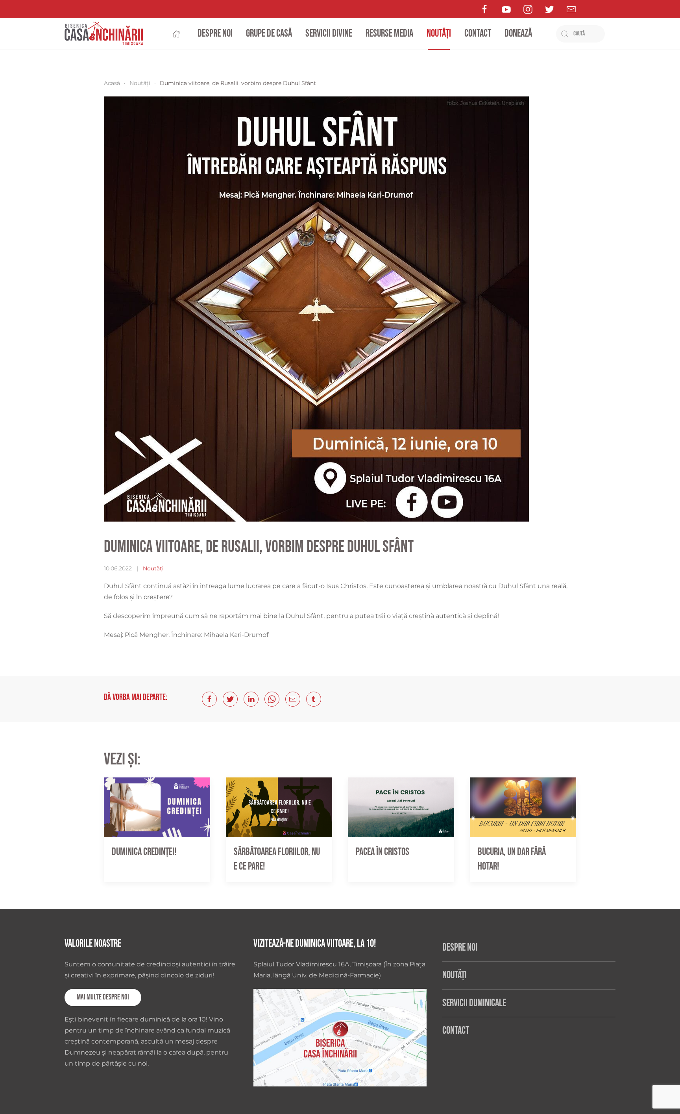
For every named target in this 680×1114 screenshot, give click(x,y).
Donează (518, 34)
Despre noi (215, 34)
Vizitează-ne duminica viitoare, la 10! (314, 944)
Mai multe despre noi (103, 997)
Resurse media (389, 34)
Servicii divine (328, 34)
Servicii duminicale (474, 1003)
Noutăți (439, 34)
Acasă (112, 83)
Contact (477, 34)
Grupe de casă (269, 34)
